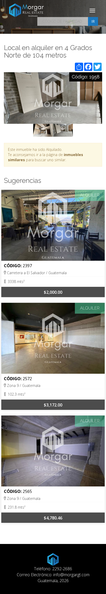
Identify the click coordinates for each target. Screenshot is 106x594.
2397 (27, 265)
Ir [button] (93, 21)
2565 (27, 491)
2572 (27, 378)
